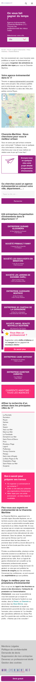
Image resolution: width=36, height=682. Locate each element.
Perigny (5, 454)
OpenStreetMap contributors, (22, 127)
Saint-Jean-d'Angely (10, 456)
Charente (25, 601)
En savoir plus (20, 349)
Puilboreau (6, 449)
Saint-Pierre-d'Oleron (10, 439)
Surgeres (6, 466)
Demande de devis (10, 652)
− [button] (4, 99)
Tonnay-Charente (9, 451)
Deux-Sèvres (18, 604)
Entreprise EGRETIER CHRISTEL (18, 373)
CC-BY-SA (31, 127)
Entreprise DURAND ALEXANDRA (18, 227)
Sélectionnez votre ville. (15, 35)
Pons (5, 441)
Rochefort (6, 417)
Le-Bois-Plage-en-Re (10, 458)
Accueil (3, 50)
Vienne (16, 601)
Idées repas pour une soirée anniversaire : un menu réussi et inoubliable (18, 495)
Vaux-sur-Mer (8, 429)
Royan (5, 420)
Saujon (5, 427)
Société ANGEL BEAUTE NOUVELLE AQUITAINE (18, 324)
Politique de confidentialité (14, 649)
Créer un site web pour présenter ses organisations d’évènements (19, 489)
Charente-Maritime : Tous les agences (18, 391)
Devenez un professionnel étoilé (17, 659)
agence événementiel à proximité (21, 81)
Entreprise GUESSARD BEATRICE (18, 292)
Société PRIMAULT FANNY (18, 243)
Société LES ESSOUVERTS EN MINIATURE (18, 259)
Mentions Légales (10, 646)
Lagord (5, 446)
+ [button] (4, 96)
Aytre (5, 424)
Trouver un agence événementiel (16, 50)
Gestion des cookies (11, 662)
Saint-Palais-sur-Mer (10, 463)
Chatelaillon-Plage (9, 461)
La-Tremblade (7, 434)
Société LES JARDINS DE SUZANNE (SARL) (18, 275)
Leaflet (7, 127)
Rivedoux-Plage (8, 444)
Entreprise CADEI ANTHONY (18, 356)
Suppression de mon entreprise (16, 656)
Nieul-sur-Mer (8, 432)
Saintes (5, 422)
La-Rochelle (7, 415)
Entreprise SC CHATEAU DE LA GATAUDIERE (18, 308)
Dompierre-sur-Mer (10, 436)
